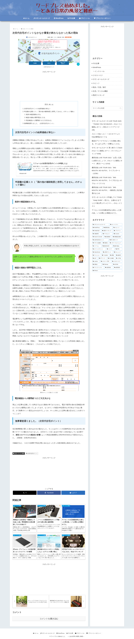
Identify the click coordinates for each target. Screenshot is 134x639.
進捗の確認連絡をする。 (34, 114)
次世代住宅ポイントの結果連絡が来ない (37, 108)
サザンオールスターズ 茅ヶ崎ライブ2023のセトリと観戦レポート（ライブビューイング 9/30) (107, 151)
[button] (120, 108)
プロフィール (80, 633)
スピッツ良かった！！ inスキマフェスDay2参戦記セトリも (106, 135)
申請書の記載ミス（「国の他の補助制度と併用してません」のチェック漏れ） (49, 111)
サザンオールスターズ (48, 633)
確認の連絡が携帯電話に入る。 (36, 117)
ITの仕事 (70, 633)
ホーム (36, 633)
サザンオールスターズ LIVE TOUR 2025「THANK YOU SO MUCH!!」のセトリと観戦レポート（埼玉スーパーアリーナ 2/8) (107, 125)
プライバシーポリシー (94, 633)
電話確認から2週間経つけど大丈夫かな (39, 120)
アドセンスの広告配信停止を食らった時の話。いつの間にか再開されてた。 (106, 211)
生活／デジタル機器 (19, 453)
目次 (46, 104)
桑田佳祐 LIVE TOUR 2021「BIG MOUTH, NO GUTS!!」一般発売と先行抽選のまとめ (107, 190)
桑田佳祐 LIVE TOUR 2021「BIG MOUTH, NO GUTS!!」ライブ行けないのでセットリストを (107, 180)
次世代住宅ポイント (33, 453)
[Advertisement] (48, 86)
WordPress (61, 633)
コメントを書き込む (49, 619)
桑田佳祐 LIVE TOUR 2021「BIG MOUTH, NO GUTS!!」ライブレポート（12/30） (106, 170)
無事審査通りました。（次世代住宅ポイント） (39, 123)
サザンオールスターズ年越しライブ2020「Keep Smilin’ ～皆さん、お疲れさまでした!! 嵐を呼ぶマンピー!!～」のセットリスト (107, 201)
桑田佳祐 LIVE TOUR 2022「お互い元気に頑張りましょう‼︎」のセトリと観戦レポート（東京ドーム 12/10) (107, 161)
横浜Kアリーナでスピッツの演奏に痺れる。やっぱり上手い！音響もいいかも (106, 142)
